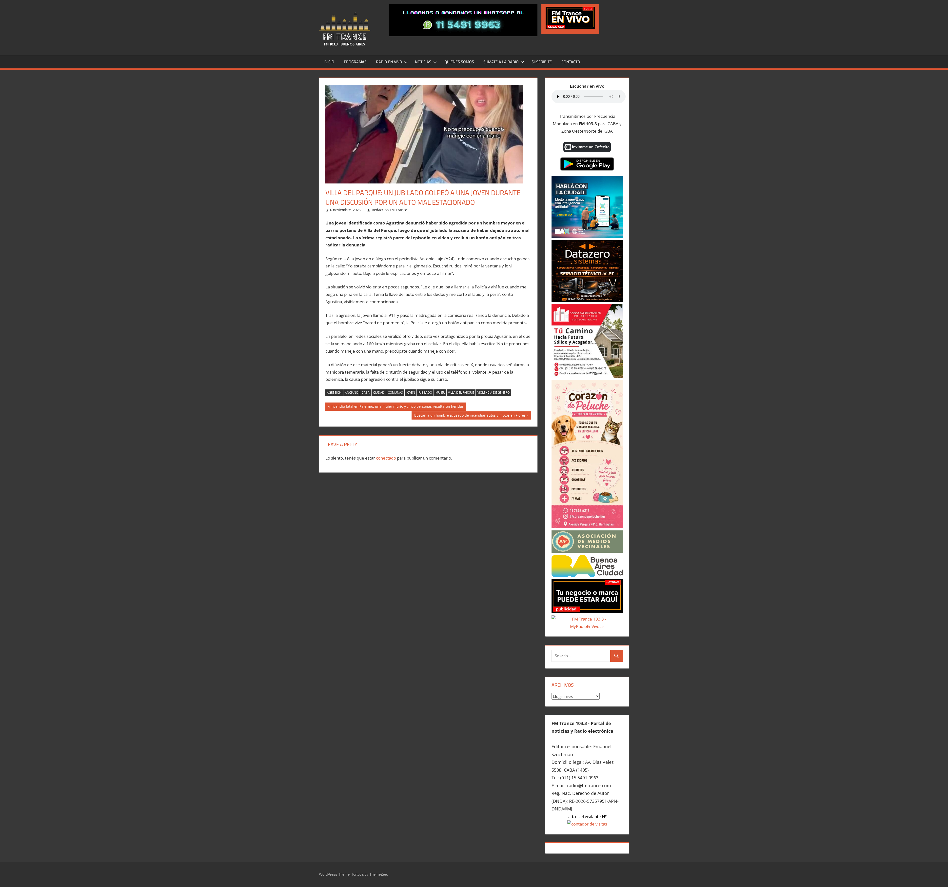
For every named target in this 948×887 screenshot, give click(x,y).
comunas (395, 392)
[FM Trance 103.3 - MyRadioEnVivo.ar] (587, 626)
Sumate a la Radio (501, 62)
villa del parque (461, 392)
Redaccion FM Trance (389, 209)
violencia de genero (493, 392)
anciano (351, 392)
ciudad (378, 392)
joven (410, 392)
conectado (386, 458)
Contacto (570, 62)
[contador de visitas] (587, 824)
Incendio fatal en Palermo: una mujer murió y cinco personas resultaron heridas (397, 407)
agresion (334, 392)
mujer (440, 392)
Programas (355, 62)
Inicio (329, 62)
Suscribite (542, 62)
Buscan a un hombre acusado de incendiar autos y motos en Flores (470, 416)
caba (366, 392)
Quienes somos (459, 62)
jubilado (425, 392)
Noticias (423, 62)
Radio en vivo (389, 62)
